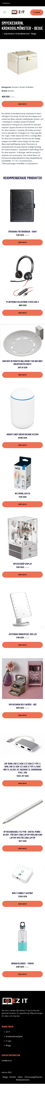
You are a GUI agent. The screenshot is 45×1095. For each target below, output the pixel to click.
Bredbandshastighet (14, 1036)
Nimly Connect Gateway (22, 893)
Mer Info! (22, 104)
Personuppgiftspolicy (33, 1077)
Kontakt (12, 1077)
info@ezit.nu (6, 3)
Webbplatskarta (22, 1080)
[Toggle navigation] (5, 12)
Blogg (8, 1045)
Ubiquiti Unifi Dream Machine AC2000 (23, 434)
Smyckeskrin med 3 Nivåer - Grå (22, 704)
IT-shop (36, 12)
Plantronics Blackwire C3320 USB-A (22, 301)
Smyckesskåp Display (22, 563)
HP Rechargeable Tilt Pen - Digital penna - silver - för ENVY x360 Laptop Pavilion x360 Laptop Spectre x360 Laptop (22, 834)
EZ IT (8, 1032)
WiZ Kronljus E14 (22, 493)
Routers (15, 87)
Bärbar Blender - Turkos (22, 963)
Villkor (20, 1077)
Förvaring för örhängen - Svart (22, 231)
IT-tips (8, 1041)
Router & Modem (27, 87)
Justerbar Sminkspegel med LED (22, 634)
